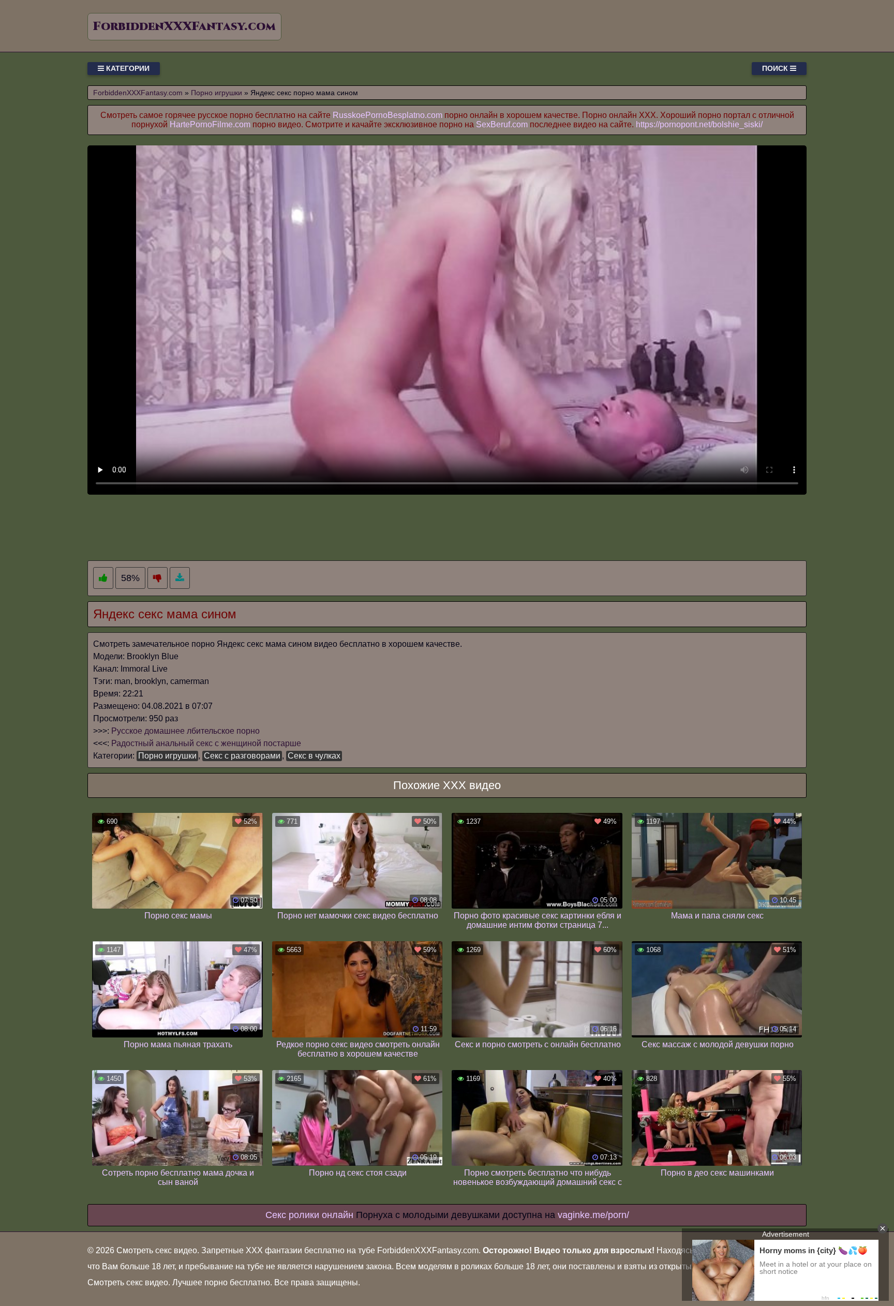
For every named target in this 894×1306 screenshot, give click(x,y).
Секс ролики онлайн (309, 1215)
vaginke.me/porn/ (593, 1215)
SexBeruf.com (502, 124)
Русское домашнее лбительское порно (185, 730)
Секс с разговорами (242, 755)
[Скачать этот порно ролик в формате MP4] (180, 578)
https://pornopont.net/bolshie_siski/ (699, 124)
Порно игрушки (167, 755)
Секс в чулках (314, 755)
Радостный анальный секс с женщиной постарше (206, 743)
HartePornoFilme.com (210, 124)
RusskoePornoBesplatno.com (387, 115)
